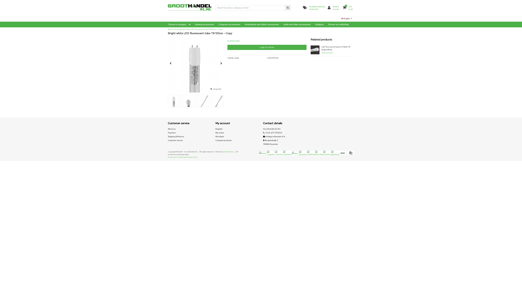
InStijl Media (228, 152)
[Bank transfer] (343, 154)
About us (171, 129)
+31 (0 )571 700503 (273, 132)
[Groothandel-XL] (189, 8)
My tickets (219, 136)
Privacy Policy (191, 157)
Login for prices (267, 47)
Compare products (223, 140)
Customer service (175, 140)
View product (327, 52)
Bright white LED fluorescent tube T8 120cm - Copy (201, 29)
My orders (219, 132)
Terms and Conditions (176, 157)
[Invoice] (350, 154)
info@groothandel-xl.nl (275, 136)
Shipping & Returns (176, 136)
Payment (171, 132)
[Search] (288, 7)
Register (219, 129)
